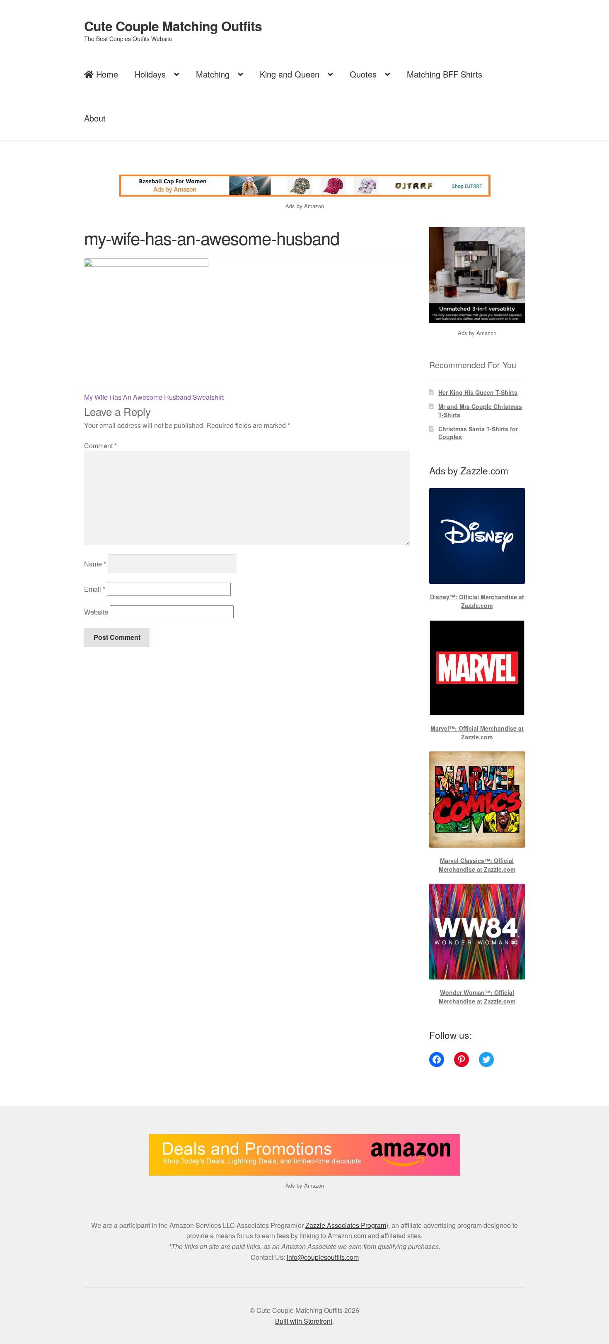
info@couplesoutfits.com (323, 1257)
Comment (100, 445)
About (95, 118)
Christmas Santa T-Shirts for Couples (478, 433)
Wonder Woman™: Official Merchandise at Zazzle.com (477, 996)
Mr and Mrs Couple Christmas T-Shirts (480, 410)
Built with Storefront (303, 1321)
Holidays (150, 74)
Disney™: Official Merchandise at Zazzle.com (477, 601)
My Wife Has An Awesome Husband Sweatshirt (154, 397)
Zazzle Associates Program (345, 1225)
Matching (213, 74)
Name (95, 564)
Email (94, 589)
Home (106, 74)
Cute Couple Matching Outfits (173, 25)
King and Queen (289, 74)
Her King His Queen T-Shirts (477, 392)
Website (96, 612)
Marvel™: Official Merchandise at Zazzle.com (477, 732)
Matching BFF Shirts (444, 74)
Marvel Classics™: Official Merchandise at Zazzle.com (477, 864)
